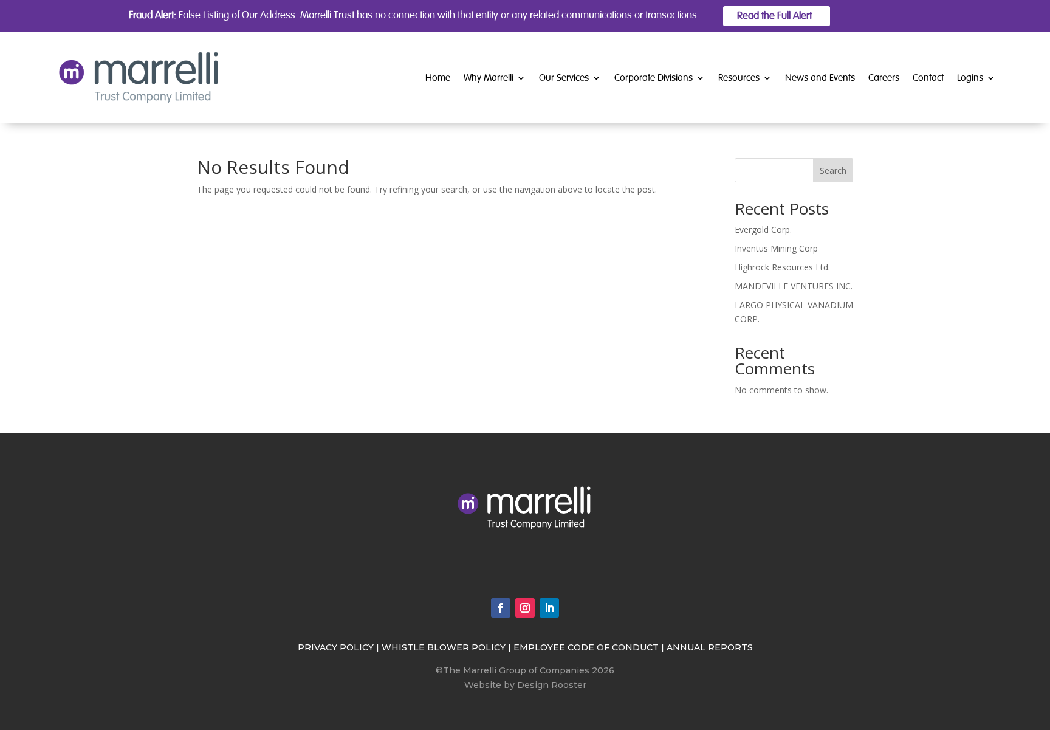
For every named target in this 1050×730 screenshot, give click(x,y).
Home (437, 78)
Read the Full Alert (774, 15)
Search (833, 170)
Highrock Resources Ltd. (782, 267)
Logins (970, 78)
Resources (739, 78)
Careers (883, 78)
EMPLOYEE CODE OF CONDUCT (586, 647)
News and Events (820, 78)
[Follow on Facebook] (500, 608)
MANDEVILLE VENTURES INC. (794, 286)
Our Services (564, 78)
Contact (928, 78)
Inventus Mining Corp (776, 248)
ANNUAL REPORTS (710, 647)
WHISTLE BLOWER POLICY (444, 647)
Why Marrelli (488, 78)
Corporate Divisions (653, 78)
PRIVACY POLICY (336, 647)
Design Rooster (551, 685)
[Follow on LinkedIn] (549, 608)
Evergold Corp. (763, 229)
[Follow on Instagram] (525, 608)
